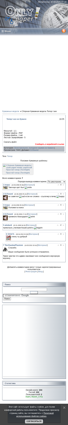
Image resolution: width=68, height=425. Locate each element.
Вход (40, 271)
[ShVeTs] (8, 238)
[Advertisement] (34, 72)
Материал (29, 185)
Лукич (28, 397)
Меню (8, 31)
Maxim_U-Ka (37, 397)
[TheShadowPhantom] (5, 249)
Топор (9, 156)
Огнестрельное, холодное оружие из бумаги (34, 148)
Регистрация (31, 271)
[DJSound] (5, 197)
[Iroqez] (5, 187)
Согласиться (34, 421)
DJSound (34, 150)
